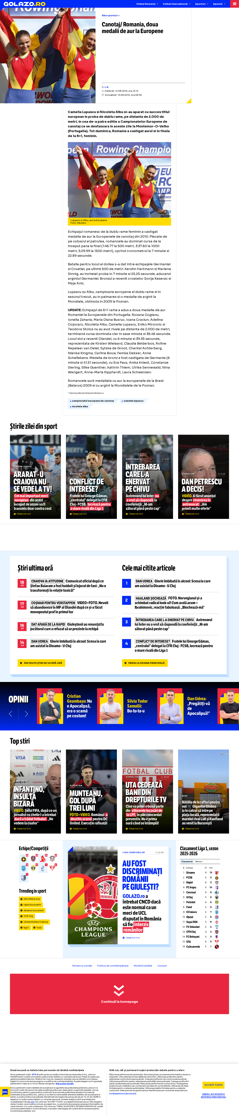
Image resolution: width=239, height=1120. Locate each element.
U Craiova (191, 912)
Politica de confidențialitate (113, 965)
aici (32, 1101)
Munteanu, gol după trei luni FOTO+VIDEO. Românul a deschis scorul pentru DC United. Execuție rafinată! (91, 792)
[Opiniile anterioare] (10, 713)
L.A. (107, 87)
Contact (162, 965)
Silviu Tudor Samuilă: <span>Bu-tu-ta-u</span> (127, 706)
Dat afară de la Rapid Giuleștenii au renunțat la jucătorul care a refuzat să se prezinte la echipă (66, 626)
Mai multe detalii (65, 1083)
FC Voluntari (193, 927)
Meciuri (198, 861)
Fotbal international (175, 4)
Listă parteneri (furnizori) (122, 1094)
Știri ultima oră (35, 568)
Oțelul (189, 917)
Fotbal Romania (146, 4)
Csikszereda (193, 946)
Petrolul (190, 902)
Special (217, 4)
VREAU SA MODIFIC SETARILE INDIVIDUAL (213, 1095)
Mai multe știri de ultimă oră (43, 663)
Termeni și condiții (82, 965)
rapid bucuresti (32, 904)
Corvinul (191, 892)
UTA (188, 942)
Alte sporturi (110, 15)
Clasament (187, 861)
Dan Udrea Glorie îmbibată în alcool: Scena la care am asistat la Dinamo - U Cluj (66, 643)
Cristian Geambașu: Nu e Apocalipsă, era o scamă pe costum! (67, 706)
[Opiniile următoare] (26, 713)
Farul (189, 907)
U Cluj (189, 897)
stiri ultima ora (32, 899)
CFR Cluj (28, 916)
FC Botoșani (192, 937)
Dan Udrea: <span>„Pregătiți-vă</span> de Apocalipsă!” (187, 706)
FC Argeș (191, 887)
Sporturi (200, 4)
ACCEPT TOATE (214, 1085)
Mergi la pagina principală (146, 663)
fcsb (39, 927)
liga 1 (26, 927)
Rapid (189, 882)
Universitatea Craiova (36, 921)
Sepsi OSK (192, 922)
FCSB (189, 877)
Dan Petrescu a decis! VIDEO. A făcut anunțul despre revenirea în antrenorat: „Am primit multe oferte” (203, 477)
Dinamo (190, 872)
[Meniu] (234, 4)
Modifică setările (143, 965)
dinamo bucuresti (34, 910)
